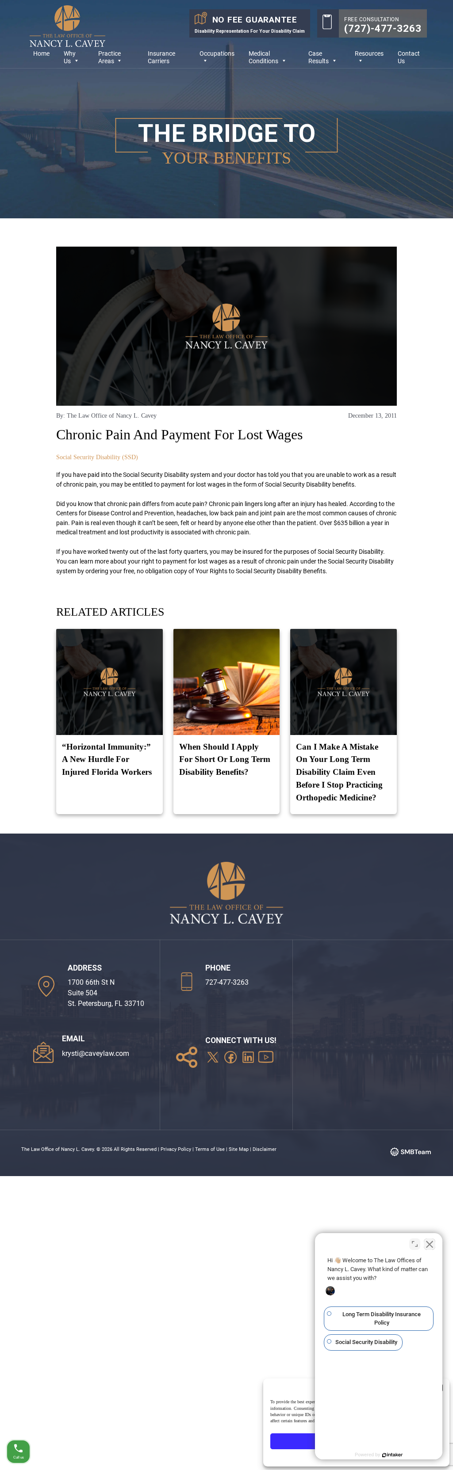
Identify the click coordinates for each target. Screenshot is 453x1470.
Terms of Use (210, 1149)
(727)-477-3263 (383, 28)
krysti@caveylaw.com (95, 1053)
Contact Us (409, 57)
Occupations (217, 53)
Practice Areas (109, 57)
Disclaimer (264, 1149)
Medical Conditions (263, 57)
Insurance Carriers (161, 57)
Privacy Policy (176, 1149)
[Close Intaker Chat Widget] (429, 1244)
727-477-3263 (227, 982)
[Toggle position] (415, 1244)
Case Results (318, 57)
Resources (369, 53)
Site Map (239, 1149)
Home (41, 53)
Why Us (70, 57)
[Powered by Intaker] (392, 1455)
